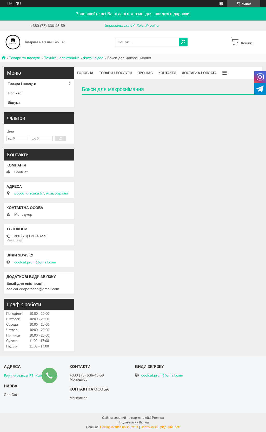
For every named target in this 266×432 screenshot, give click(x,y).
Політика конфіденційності (160, 427)
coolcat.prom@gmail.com (35, 262)
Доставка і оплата (199, 73)
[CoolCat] (13, 42)
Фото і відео (93, 58)
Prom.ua (158, 418)
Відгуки (14, 102)
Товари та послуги (24, 58)
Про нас (145, 73)
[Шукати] (183, 42)
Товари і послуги (115, 73)
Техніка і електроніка (61, 58)
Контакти (167, 73)
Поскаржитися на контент (119, 427)
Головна (85, 73)
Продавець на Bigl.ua (133, 422)
